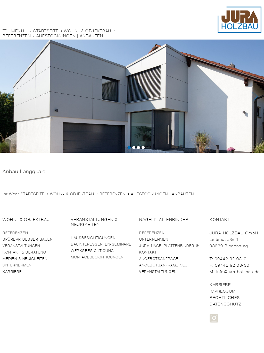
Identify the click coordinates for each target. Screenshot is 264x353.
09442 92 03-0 (231, 258)
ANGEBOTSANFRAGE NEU (163, 265)
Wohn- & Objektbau (26, 219)
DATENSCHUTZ (226, 304)
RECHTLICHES (225, 297)
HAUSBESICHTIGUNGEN (93, 238)
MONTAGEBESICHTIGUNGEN (97, 257)
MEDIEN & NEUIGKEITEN (25, 259)
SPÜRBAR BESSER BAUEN (28, 239)
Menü (17, 30)
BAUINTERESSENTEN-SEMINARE (101, 244)
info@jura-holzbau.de (238, 271)
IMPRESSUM (223, 291)
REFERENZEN (17, 35)
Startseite (46, 30)
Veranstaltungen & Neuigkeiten (94, 222)
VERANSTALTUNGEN (21, 246)
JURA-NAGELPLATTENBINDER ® (169, 246)
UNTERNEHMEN (17, 265)
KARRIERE (12, 272)
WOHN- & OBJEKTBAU (87, 30)
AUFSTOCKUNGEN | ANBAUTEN (69, 35)
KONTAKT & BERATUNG (24, 252)
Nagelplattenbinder (163, 219)
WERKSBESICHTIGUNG (92, 251)
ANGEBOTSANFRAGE (158, 259)
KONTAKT (148, 252)
